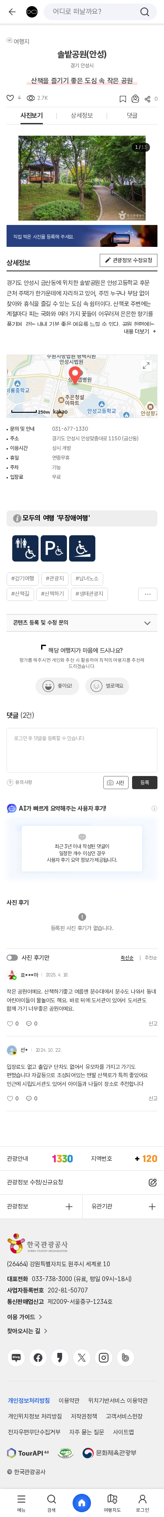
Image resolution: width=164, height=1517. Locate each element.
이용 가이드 (21, 1316)
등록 (144, 783)
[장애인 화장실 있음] (25, 548)
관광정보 (17, 1206)
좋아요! (65, 686)
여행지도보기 (146, 365)
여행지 (21, 41)
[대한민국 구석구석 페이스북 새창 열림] (38, 1357)
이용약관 (69, 1400)
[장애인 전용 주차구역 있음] (54, 548)
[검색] (145, 12)
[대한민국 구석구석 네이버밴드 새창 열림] (125, 1357)
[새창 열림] (28, 1453)
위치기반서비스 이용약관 (118, 1400)
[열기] (147, 623)
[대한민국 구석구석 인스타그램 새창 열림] (103, 1357)
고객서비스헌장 (124, 1416)
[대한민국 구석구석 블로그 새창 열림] (16, 1357)
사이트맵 (123, 1432)
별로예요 (114, 686)
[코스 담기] (132, 99)
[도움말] (10, 782)
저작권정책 (84, 1416)
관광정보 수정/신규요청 (35, 1182)
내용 (136, 331)
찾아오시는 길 (23, 1330)
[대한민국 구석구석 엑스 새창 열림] (82, 1357)
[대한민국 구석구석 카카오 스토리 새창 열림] (60, 1357)
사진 (119, 783)
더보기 (147, 594)
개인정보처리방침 (29, 1400)
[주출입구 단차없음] (82, 548)
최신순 (127, 958)
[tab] (21, 1503)
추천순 (151, 958)
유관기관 (101, 1206)
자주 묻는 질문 (86, 1432)
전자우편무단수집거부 (34, 1432)
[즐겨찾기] (120, 99)
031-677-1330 (70, 429)
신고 (153, 1024)
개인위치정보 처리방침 (35, 1416)
